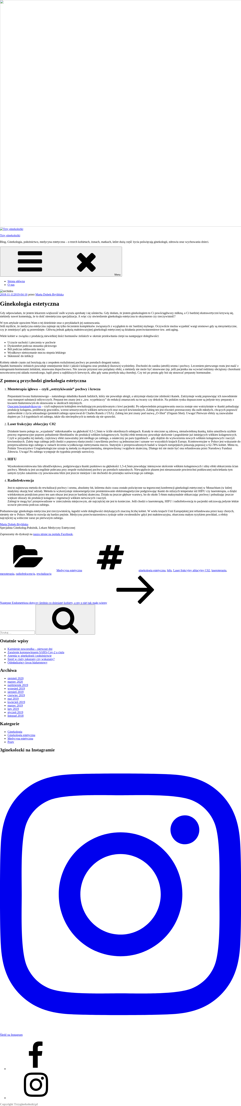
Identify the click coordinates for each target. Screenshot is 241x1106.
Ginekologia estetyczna (21, 735)
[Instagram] (36, 1097)
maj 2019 (13, 698)
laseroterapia (218, 570)
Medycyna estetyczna (69, 570)
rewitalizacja (44, 573)
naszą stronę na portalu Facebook (53, 534)
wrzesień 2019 (16, 688)
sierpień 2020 (16, 678)
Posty (11, 741)
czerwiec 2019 (16, 695)
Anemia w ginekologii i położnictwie (30, 655)
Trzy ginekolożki (10, 235)
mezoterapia (7, 573)
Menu (117, 274)
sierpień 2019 (16, 691)
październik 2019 (18, 685)
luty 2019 (13, 708)
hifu (169, 570)
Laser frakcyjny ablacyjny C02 (191, 570)
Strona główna (16, 281)
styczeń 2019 (15, 712)
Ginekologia (15, 731)
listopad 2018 (16, 715)
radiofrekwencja (25, 573)
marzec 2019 (15, 705)
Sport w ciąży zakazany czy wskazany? (31, 659)
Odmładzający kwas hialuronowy (27, 662)
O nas (11, 284)
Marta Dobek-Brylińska (49, 294)
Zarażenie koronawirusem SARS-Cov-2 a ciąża (36, 652)
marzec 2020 (15, 681)
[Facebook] (36, 1068)
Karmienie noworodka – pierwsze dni (30, 648)
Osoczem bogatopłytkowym (24, 406)
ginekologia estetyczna (152, 570)
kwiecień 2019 (16, 702)
